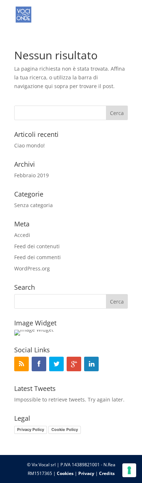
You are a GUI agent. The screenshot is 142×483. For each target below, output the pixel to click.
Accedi (22, 234)
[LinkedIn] (91, 364)
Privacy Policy (30, 429)
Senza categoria (33, 205)
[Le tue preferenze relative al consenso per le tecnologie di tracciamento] (129, 470)
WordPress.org (32, 268)
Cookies (65, 473)
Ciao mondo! (29, 145)
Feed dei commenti (37, 257)
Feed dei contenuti (37, 246)
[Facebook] (39, 364)
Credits (107, 473)
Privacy (86, 473)
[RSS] (21, 364)
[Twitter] (56, 364)
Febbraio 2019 (31, 175)
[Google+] (74, 364)
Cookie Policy (64, 429)
